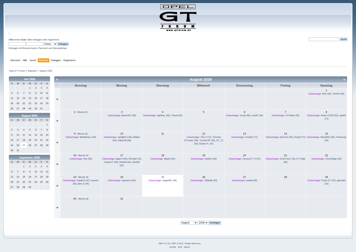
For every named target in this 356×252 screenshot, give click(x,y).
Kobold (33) (125, 162)
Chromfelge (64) (333, 158)
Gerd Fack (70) (287, 158)
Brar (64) (326, 93)
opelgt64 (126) (125, 137)
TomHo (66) (338, 93)
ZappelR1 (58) (169, 180)
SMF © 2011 (177, 243)
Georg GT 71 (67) (251, 158)
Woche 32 (82, 112)
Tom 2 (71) (205, 137)
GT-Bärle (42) (292, 115)
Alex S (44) (83, 183)
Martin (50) (169, 158)
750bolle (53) (210, 180)
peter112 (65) (286, 137)
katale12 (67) (83, 180)
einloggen (37, 39)
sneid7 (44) (257, 115)
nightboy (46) (163, 115)
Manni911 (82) (328, 137)
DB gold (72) (135, 158)
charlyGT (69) (111, 162)
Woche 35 (83, 177)
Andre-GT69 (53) (329, 115)
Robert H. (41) (206, 143)
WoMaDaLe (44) (88, 137)
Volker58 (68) (124, 140)
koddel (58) (251, 180)
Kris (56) (87, 158)
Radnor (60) (211, 158)
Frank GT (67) (328, 180)
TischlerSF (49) (207, 140)
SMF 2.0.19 (164, 243)
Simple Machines (193, 243)
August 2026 (29, 115)
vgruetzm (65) (129, 180)
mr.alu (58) (245, 115)
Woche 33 (82, 134)
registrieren (53, 39)
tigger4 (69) (121, 158)
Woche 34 (83, 155)
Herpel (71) (300, 137)
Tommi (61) (177, 115)
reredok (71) (251, 137)
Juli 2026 (29, 79)
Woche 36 (83, 199)
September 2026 (29, 157)
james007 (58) (129, 115)
